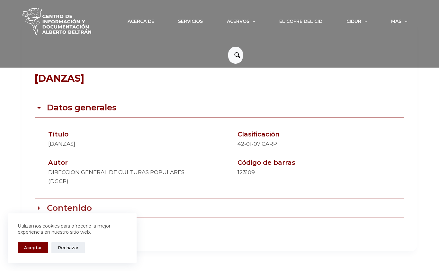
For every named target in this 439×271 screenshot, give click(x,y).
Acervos (238, 21)
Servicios (190, 21)
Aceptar (33, 247)
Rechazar (68, 247)
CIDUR (353, 21)
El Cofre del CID (300, 21)
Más (396, 21)
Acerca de (141, 21)
